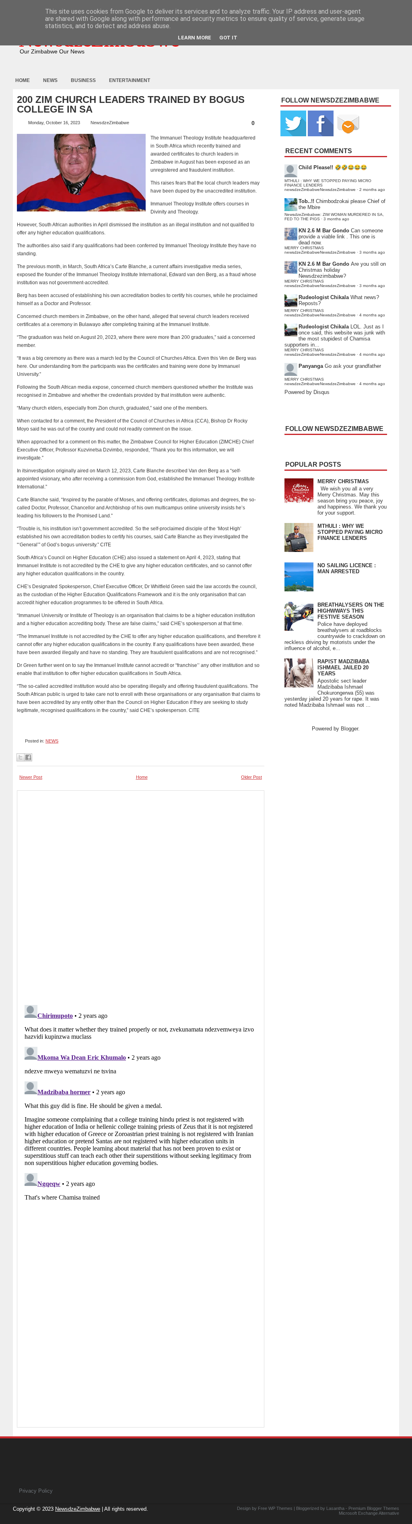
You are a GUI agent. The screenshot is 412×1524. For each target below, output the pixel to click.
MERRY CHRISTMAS (343, 481)
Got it (228, 38)
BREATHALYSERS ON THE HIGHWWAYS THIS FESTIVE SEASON (350, 611)
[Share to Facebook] (28, 757)
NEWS (51, 740)
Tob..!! (306, 201)
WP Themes (280, 1508)
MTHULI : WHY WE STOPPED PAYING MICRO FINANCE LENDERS (350, 532)
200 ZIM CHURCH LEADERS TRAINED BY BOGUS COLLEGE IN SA (131, 104)
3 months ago (336, 219)
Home (22, 80)
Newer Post (30, 777)
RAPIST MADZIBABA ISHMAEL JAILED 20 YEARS (343, 667)
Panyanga (311, 366)
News (50, 80)
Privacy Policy (36, 1491)
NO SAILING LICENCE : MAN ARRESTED (346, 568)
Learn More (194, 38)
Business (83, 80)
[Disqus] (140, 1102)
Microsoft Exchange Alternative (369, 1513)
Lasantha (335, 1508)
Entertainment (129, 80)
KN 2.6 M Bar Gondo (324, 231)
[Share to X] (20, 757)
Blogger (349, 729)
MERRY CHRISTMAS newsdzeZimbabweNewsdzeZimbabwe (320, 250)
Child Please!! (316, 167)
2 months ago (372, 189)
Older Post (251, 777)
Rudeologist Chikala (324, 297)
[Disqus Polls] (140, 895)
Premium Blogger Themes (373, 1508)
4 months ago (372, 315)
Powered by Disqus (307, 392)
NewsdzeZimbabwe (77, 1509)
